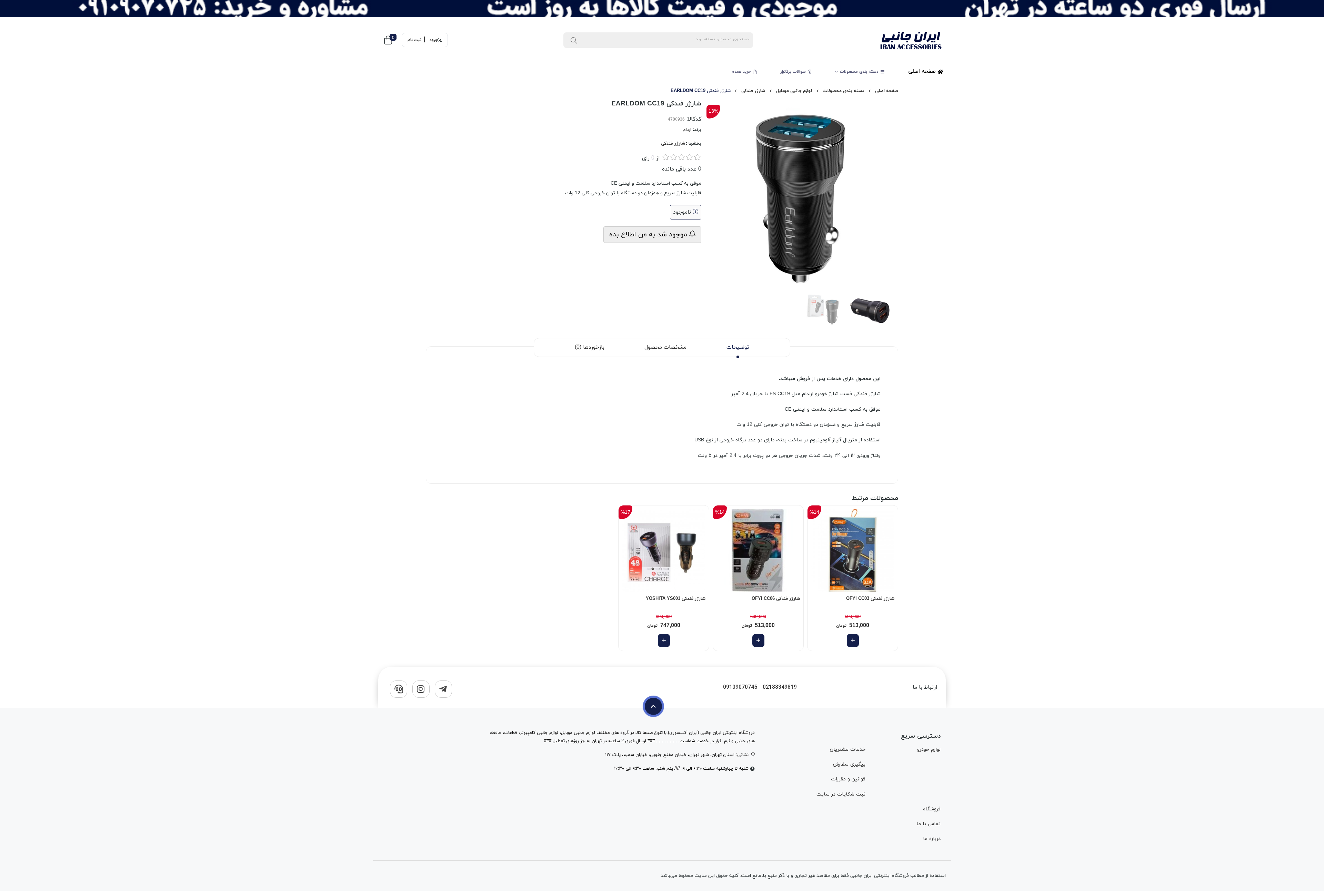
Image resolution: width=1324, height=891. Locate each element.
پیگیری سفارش (849, 764)
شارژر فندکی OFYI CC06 (776, 599)
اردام (687, 130)
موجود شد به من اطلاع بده (649, 234)
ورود (433, 40)
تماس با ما (928, 824)
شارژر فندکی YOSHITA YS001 (675, 599)
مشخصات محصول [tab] (665, 347)
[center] (573, 40)
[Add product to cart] (852, 640)
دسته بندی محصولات (860, 71)
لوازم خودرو (929, 749)
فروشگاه (932, 809)
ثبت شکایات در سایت (840, 794)
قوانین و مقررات (848, 779)
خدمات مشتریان (847, 749)
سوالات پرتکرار (794, 71)
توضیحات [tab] (737, 347)
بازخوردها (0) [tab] (589, 347)
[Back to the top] (653, 706)
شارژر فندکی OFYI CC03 (870, 599)
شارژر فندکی (753, 91)
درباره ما (932, 838)
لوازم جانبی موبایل (794, 91)
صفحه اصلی (922, 71)
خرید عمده (742, 71)
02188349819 (780, 687)
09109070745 (740, 687)
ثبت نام (414, 40)
